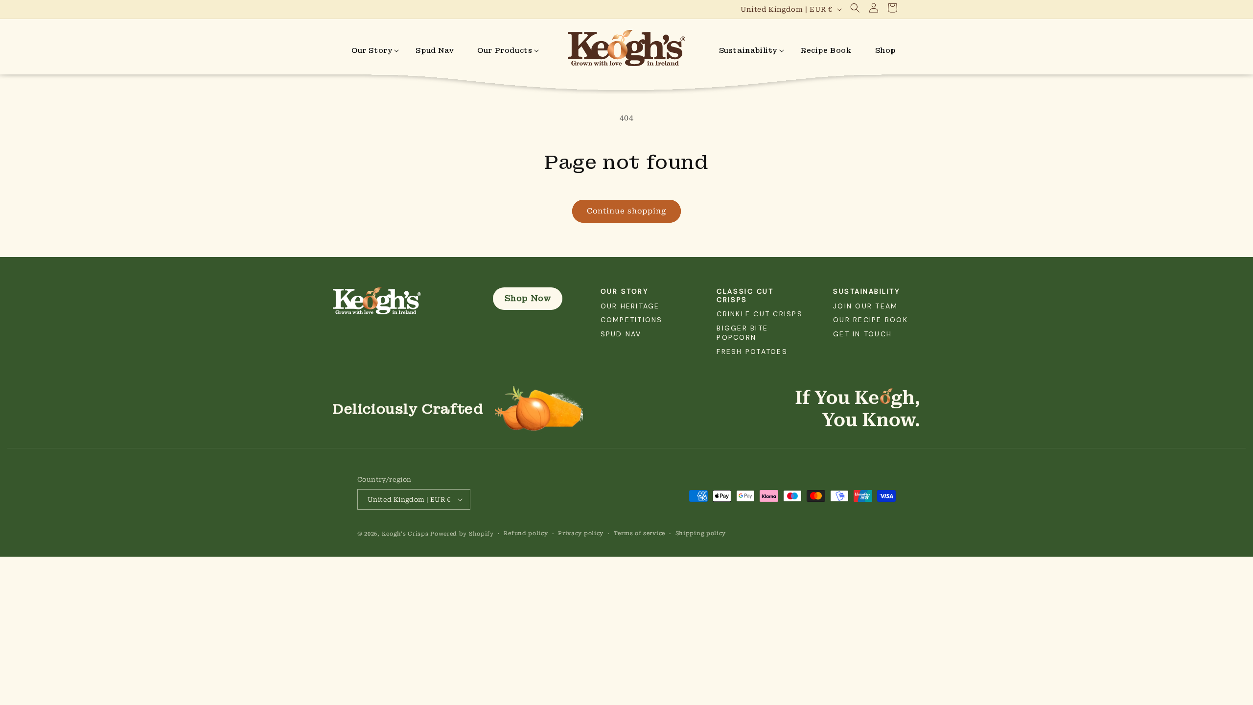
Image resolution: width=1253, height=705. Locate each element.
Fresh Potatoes (752, 351)
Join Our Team (865, 306)
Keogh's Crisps (405, 534)
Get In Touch (862, 333)
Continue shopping (626, 211)
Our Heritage (630, 306)
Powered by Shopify (462, 534)
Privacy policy (580, 533)
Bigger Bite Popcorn (742, 333)
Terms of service (639, 533)
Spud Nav (621, 333)
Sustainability (866, 291)
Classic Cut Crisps (745, 295)
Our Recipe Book (870, 319)
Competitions (632, 319)
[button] (855, 8)
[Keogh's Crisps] (398, 301)
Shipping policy (700, 533)
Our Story (625, 291)
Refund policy (526, 533)
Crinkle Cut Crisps (759, 313)
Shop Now (528, 298)
